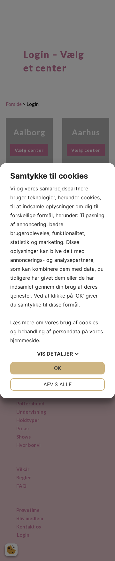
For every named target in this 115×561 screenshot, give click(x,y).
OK (57, 368)
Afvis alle (57, 384)
